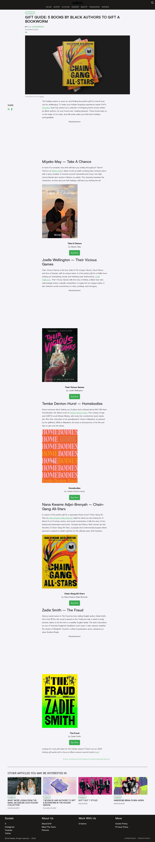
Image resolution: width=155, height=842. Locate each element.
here (97, 752)
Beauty (84, 7)
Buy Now (74, 253)
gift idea (107, 759)
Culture (66, 7)
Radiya (42, 96)
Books (65, 759)
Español (105, 7)
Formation (94, 7)
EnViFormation (82, 759)
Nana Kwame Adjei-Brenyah (61, 518)
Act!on (57, 7)
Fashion (75, 7)
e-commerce (72, 759)
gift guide (100, 759)
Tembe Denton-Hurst (78, 412)
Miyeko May (57, 171)
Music (49, 7)
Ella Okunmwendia (36, 27)
